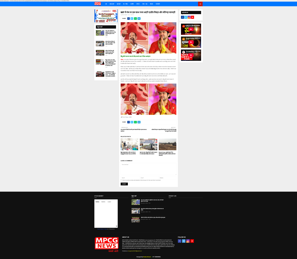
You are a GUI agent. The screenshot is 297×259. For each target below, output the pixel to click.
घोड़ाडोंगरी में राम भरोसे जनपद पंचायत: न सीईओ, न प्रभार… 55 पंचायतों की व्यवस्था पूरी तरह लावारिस (110, 74)
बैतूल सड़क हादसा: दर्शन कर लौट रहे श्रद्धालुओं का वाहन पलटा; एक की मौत (128, 153)
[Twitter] (183, 241)
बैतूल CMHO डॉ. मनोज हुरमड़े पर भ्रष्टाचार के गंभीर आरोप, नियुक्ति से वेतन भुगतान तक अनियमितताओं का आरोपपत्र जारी (110, 62)
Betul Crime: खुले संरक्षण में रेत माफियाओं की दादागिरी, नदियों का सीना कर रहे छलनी (167, 154)
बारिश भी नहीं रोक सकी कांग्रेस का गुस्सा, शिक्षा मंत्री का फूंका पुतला (109, 52)
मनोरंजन (138, 4)
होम (106, 4)
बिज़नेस (151, 4)
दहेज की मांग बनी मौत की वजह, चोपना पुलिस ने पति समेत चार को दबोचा (110, 43)
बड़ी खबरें (118, 4)
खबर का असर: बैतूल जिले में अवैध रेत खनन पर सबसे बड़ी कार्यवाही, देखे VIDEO (148, 153)
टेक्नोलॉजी (158, 4)
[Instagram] (188, 241)
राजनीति (132, 4)
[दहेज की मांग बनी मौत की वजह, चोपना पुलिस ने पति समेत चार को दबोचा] (100, 43)
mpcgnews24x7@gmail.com (135, 251)
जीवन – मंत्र (144, 4)
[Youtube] (192, 241)
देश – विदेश (125, 4)
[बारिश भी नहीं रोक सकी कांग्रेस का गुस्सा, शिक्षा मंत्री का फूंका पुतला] (100, 53)
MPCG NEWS (124, 14)
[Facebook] (179, 241)
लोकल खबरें (112, 4)
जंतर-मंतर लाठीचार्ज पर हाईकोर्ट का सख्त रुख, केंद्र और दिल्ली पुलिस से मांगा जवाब (110, 33)
